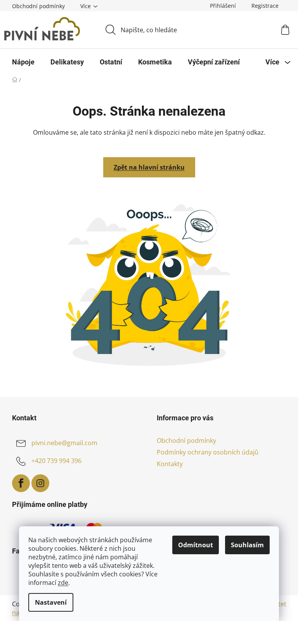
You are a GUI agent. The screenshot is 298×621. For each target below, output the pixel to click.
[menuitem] (23, 62)
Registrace (265, 5)
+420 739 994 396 (56, 460)
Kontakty (170, 464)
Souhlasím (247, 545)
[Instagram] (40, 483)
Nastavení (51, 602)
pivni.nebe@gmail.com (64, 443)
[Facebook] (21, 483)
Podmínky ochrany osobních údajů (207, 452)
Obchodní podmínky (38, 6)
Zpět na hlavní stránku (149, 167)
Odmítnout (195, 545)
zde (63, 582)
